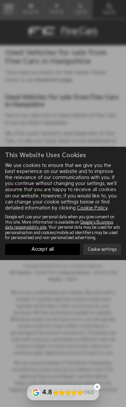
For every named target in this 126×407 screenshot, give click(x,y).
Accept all (43, 249)
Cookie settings (102, 249)
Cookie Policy (92, 208)
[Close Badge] (97, 387)
